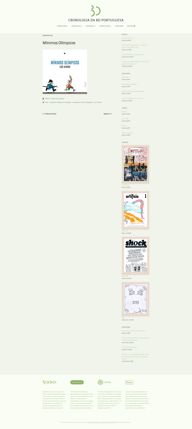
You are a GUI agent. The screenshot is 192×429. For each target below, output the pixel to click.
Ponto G (124, 126)
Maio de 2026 (126, 187)
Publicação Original (57, 99)
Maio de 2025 (126, 333)
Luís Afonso (98, 102)
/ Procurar (119, 26)
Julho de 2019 (126, 121)
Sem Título (125, 77)
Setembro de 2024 (127, 361)
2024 (46, 102)
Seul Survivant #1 (127, 38)
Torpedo (124, 111)
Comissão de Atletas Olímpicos (82, 102)
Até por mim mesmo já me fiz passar (133, 331)
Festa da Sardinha (127, 133)
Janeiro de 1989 (126, 50)
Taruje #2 (107, 114)
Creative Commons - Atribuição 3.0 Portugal (101, 422)
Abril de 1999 (126, 79)
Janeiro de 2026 (126, 278)
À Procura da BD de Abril (129, 347)
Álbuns (47, 99)
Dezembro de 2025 (128, 320)
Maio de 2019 (126, 128)
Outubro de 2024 (127, 349)
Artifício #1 (125, 231)
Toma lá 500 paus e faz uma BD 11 (132, 98)
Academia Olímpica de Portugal (60, 102)
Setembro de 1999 (127, 57)
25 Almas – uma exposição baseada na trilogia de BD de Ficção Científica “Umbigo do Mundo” (135, 356)
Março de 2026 (126, 233)
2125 (123, 317)
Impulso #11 (125, 185)
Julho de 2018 (126, 135)
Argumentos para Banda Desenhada (133, 91)
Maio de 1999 (126, 93)
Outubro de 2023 (127, 101)
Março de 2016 (126, 40)
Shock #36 (125, 276)
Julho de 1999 (126, 86)
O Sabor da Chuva (50, 114)
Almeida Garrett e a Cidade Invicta (132, 54)
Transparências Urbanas (129, 84)
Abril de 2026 (126, 114)
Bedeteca (130, 26)
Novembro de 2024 (128, 342)
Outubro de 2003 (127, 66)
